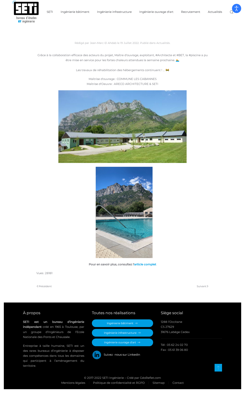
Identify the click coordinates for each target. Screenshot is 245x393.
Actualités (215, 12)
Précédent (45, 286)
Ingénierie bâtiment (75, 12)
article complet (145, 264)
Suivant (201, 286)
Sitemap (159, 383)
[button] (232, 12)
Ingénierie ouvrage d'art (156, 12)
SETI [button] (50, 12)
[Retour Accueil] (25, 12)
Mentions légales (73, 383)
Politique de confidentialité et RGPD (119, 383)
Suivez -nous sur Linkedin (120, 354)
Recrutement (190, 12)
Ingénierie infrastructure (114, 12)
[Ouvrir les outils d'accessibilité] (236, 8)
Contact (178, 383)
